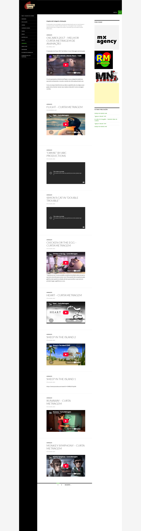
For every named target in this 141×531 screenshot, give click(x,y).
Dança (23, 34)
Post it (23, 40)
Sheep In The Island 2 (61, 337)
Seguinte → (68, 485)
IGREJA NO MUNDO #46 (100, 113)
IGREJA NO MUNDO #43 (100, 126)
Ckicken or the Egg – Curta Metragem (62, 244)
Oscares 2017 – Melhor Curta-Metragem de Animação (63, 40)
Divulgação (24, 21)
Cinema (23, 25)
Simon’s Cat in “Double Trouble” (62, 199)
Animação (49, 35)
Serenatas (24, 18)
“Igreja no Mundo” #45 (100, 116)
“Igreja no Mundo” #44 (100, 123)
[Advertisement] (106, 93)
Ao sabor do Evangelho (27, 52)
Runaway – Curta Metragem (59, 402)
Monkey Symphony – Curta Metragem (66, 447)
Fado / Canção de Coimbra (28, 15)
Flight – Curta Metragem (65, 107)
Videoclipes (24, 46)
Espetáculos (25, 37)
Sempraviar (24, 49)
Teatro (23, 31)
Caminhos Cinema (26, 28)
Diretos (115, 12)
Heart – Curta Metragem (64, 295)
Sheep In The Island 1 (61, 379)
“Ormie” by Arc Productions (57, 154)
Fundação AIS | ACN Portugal (26, 56)
